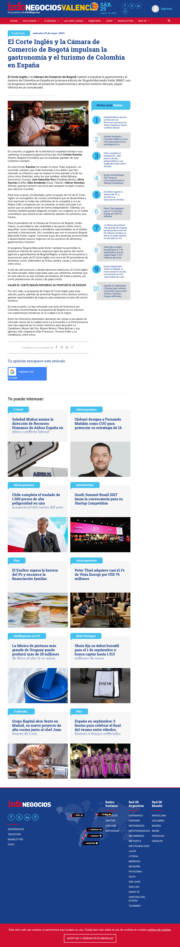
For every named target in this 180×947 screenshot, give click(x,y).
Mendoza (134, 861)
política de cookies (159, 929)
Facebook (111, 815)
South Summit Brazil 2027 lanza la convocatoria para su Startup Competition (114, 179)
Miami (155, 830)
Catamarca (136, 815)
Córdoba (134, 820)
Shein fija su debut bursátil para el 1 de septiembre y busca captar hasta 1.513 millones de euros (113, 252)
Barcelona (159, 815)
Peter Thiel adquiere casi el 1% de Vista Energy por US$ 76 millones (114, 212)
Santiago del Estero (137, 899)
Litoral (134, 856)
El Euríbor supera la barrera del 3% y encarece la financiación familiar (114, 195)
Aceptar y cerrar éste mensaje (90, 938)
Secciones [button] (30, 20)
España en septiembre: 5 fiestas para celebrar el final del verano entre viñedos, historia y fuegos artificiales (115, 291)
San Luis (134, 886)
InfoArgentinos (86, 409)
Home (14, 20)
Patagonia (135, 871)
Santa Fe (134, 891)
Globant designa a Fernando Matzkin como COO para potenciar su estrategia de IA (116, 140)
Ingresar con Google (21, 374)
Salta (132, 876)
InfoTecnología (139, 846)
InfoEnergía (136, 825)
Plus (17, 560)
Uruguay (157, 841)
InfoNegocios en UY (27, 636)
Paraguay (158, 835)
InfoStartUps (85, 485)
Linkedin (110, 825)
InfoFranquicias (139, 830)
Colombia (158, 820)
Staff (109, 20)
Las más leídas (73, 20)
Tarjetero (94, 20)
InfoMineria (136, 835)
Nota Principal (85, 636)
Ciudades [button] (50, 20)
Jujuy (132, 851)
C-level (18, 409)
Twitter (110, 820)
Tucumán (134, 905)
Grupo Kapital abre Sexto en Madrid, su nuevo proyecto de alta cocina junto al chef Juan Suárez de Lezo (115, 271)
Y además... (19, 33)
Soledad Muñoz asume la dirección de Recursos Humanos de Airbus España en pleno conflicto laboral (115, 122)
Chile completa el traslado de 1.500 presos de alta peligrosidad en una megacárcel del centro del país (115, 160)
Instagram (112, 830)
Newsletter (125, 20)
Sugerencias (16, 829)
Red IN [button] (142, 20)
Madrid (156, 825)
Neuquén (134, 866)
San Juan (134, 881)
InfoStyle (135, 841)
